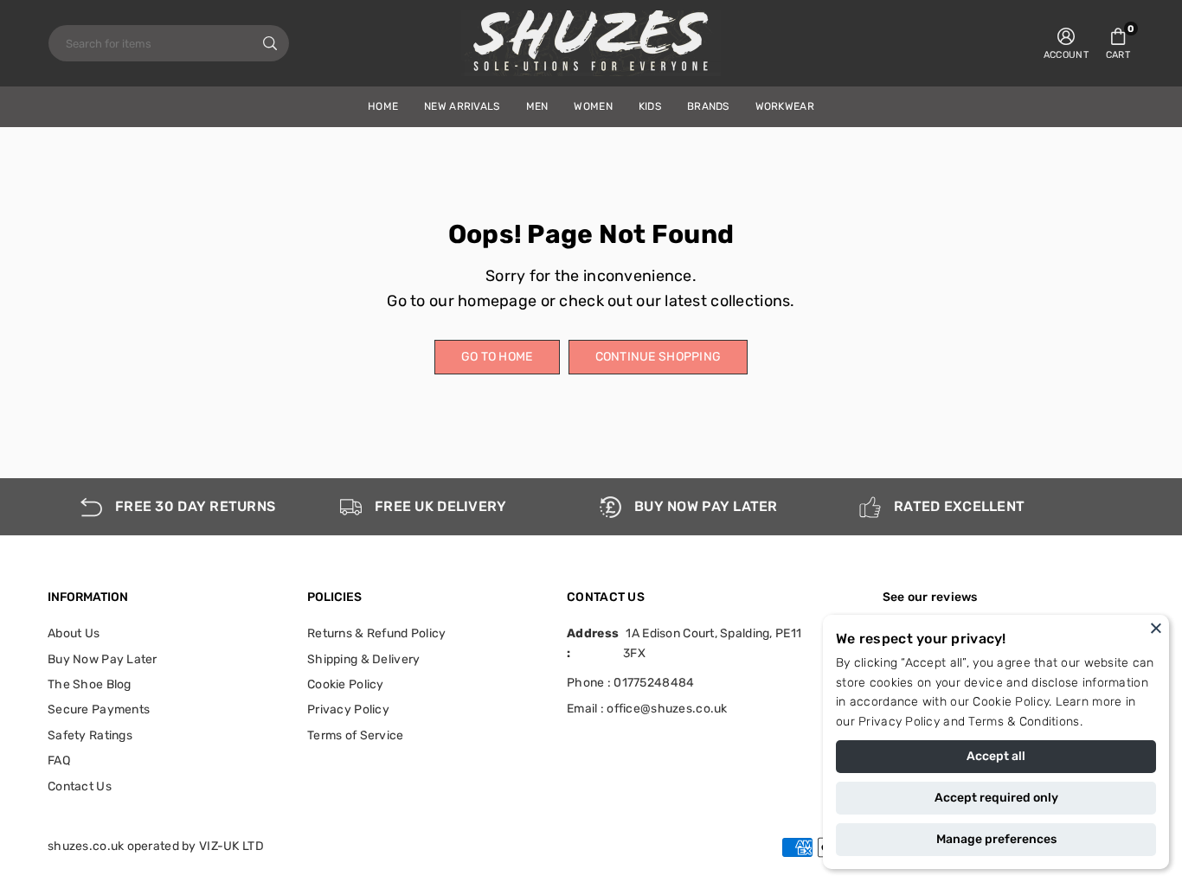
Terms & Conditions (1023, 721)
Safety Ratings (90, 735)
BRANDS (708, 106)
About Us (74, 633)
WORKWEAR (784, 106)
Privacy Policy (899, 721)
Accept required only (996, 797)
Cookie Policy (1011, 701)
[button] (1118, 43)
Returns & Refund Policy (376, 633)
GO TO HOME (497, 356)
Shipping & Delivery (363, 659)
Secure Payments (99, 709)
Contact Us (80, 786)
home (383, 106)
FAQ (59, 760)
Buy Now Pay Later (102, 659)
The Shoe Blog (90, 684)
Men (537, 106)
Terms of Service (355, 735)
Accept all (996, 756)
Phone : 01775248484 (630, 682)
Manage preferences (996, 839)
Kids (650, 106)
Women (593, 106)
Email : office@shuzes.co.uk (647, 709)
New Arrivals (461, 106)
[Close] (1156, 628)
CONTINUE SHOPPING (658, 356)
